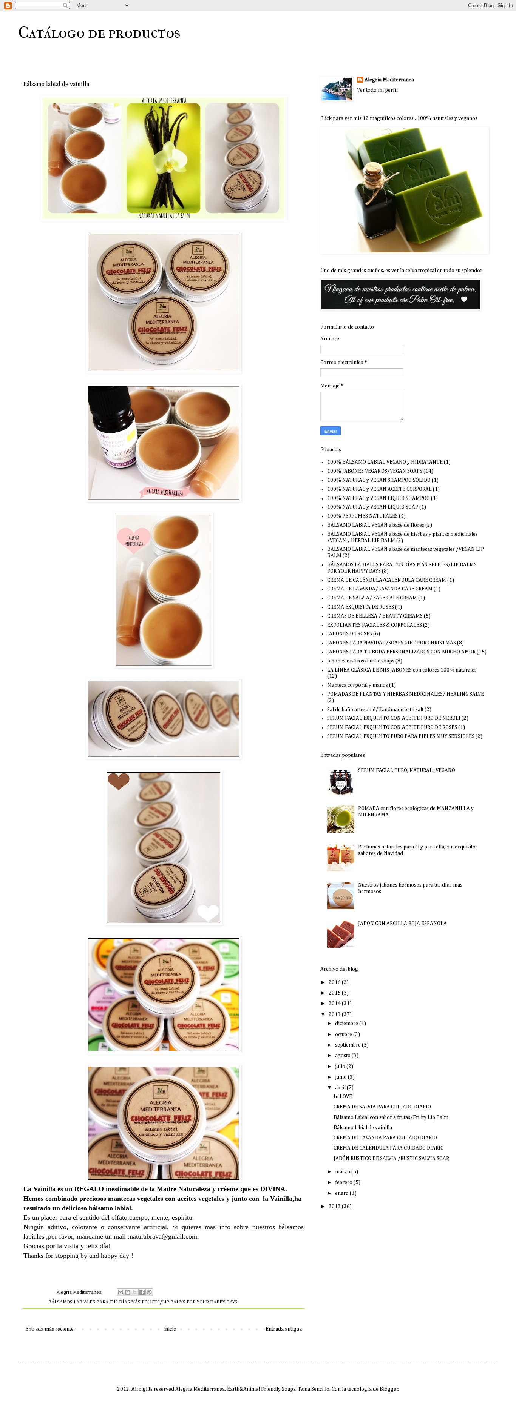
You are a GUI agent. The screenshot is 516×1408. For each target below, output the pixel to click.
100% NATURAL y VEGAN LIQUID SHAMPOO (378, 498)
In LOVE (343, 1096)
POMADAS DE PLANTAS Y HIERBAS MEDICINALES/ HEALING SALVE (405, 694)
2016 (335, 982)
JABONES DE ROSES (349, 633)
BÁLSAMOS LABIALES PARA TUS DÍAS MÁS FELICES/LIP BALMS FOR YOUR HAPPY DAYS (142, 1302)
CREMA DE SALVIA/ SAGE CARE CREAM (372, 598)
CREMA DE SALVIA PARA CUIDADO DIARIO (382, 1107)
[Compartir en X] (135, 1292)
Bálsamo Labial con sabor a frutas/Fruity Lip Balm (391, 1117)
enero (342, 1193)
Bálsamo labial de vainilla (363, 1127)
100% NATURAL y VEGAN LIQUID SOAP (372, 507)
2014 (335, 1003)
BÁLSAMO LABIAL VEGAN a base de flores (375, 525)
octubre (344, 1034)
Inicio (169, 1329)
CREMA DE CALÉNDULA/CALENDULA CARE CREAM (386, 580)
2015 (335, 993)
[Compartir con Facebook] (142, 1292)
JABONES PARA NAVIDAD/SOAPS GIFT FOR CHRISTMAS (391, 643)
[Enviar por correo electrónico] (120, 1292)
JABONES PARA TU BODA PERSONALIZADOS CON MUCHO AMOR (401, 652)
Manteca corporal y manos (357, 685)
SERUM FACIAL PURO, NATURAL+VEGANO (406, 770)
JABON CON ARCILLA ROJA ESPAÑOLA (402, 923)
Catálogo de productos (99, 32)
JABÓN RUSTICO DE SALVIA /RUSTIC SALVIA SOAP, (392, 1158)
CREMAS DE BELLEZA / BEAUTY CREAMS (375, 616)
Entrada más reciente (49, 1329)
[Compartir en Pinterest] (149, 1292)
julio (340, 1066)
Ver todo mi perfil (377, 90)
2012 (335, 1206)
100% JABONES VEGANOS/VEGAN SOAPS (374, 471)
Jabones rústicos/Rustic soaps (360, 661)
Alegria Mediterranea (389, 80)
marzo (343, 1171)
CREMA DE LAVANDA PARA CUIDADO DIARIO (385, 1138)
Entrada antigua (284, 1329)
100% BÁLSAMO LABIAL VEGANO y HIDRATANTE (385, 462)
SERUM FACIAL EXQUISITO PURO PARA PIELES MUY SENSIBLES (400, 736)
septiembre (348, 1045)
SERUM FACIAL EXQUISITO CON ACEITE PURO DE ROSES (392, 727)
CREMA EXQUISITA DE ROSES (360, 607)
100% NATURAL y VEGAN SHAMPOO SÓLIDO (379, 480)
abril (341, 1087)
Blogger (389, 1389)
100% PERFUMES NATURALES (362, 516)
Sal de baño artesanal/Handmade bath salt (375, 709)
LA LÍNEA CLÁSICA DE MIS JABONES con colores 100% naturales (402, 670)
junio (341, 1077)
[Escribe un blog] (127, 1292)
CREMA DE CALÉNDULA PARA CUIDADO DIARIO (389, 1148)
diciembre (347, 1023)
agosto (343, 1055)
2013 (335, 1014)
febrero (344, 1182)
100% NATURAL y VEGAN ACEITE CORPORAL (379, 489)
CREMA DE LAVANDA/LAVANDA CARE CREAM (380, 589)
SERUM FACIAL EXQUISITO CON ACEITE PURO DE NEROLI (393, 718)
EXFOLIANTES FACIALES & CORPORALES (374, 625)
